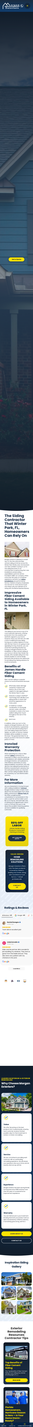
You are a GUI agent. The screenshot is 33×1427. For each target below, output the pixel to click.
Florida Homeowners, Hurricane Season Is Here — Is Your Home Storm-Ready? (15, 1414)
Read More (16, 1380)
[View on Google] (4, 923)
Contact (24, 788)
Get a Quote (16, 259)
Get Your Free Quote (17, 838)
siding (12, 755)
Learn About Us (16, 1234)
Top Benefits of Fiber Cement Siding (13, 1365)
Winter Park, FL (23, 793)
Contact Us (17, 886)
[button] (27, 6)
